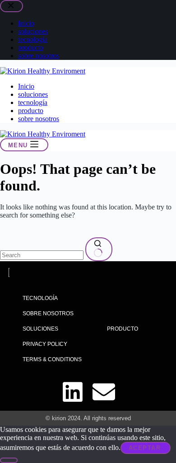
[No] (9, 460)
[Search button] (98, 249)
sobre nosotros (38, 119)
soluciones (33, 94)
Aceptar (145, 448)
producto (30, 110)
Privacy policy (45, 344)
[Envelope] (104, 392)
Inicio (26, 86)
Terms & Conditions (52, 359)
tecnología (32, 102)
